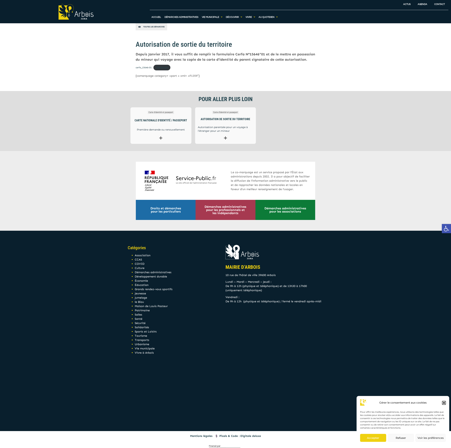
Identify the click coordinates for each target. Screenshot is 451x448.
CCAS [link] (138, 259)
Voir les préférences (431, 438)
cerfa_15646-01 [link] (144, 67)
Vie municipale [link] (145, 348)
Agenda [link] (422, 4)
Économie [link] (141, 280)
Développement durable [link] (151, 276)
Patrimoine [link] (142, 310)
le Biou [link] (139, 302)
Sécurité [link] (140, 323)
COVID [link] (139, 263)
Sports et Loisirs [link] (146, 331)
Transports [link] (142, 340)
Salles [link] (138, 314)
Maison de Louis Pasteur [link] (151, 306)
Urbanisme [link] (142, 344)
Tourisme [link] (141, 335)
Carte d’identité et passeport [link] (161, 112)
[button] (444, 403)
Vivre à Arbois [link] (144, 352)
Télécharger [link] (162, 67)
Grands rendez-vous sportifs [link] (153, 289)
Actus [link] (407, 4)
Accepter (373, 438)
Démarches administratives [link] (153, 272)
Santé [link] (138, 318)
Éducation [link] (142, 285)
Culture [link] (139, 268)
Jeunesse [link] (140, 293)
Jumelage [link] (141, 297)
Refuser (401, 438)
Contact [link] (439, 4)
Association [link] (142, 255)
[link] (446, 228)
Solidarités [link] (142, 327)
